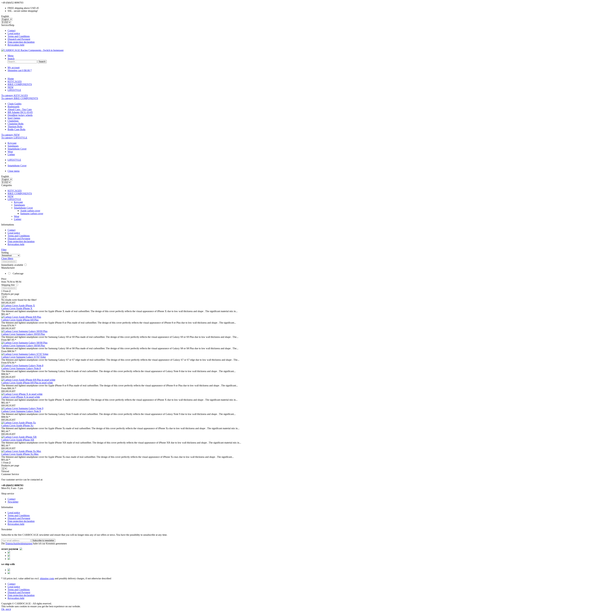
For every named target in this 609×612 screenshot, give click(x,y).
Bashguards (13, 106)
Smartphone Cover (17, 148)
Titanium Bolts (15, 126)
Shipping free (8, 285)
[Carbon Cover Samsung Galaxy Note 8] (22, 365)
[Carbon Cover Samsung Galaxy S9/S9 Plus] (24, 331)
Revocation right (16, 44)
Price (3, 279)
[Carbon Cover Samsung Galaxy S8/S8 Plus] (24, 342)
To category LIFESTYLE (14, 137)
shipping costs (47, 578)
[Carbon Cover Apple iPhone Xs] (18, 422)
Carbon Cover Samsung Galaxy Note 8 (21, 368)
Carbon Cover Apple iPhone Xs (17, 425)
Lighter (11, 154)
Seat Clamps (14, 118)
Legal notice (14, 33)
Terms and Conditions (19, 36)
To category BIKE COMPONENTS (19, 98)
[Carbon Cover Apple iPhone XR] (19, 437)
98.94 (18, 281)
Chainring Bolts (15, 123)
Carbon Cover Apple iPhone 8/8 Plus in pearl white (27, 382)
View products (9, 261)
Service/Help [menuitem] (18, 35)
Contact (11, 30)
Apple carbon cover (30, 210)
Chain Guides (14, 103)
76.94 (10, 281)
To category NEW (10, 134)
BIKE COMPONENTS (20, 193)
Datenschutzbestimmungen (19, 543)
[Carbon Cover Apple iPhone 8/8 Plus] (21, 317)
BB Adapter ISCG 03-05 (20, 112)
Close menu (14, 171)
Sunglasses (13, 146)
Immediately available (12, 265)
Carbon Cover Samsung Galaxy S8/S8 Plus (23, 345)
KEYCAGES (15, 190)
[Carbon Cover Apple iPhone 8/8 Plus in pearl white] (28, 379)
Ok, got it (6, 609)
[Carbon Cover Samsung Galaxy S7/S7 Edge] (24, 354)
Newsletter (13, 501)
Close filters (7, 258)
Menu (10, 55)
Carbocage (18, 273)
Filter (4, 249)
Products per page (10, 294)
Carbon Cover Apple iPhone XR (17, 439)
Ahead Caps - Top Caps (20, 109)
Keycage (12, 143)
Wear (10, 151)
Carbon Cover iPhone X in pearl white (20, 397)
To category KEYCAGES (14, 95)
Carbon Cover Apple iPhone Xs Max (20, 454)
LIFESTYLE (14, 199)
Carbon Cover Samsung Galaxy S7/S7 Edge (23, 357)
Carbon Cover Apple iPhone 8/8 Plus (20, 319)
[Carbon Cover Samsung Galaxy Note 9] (22, 408)
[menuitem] (308, 30)
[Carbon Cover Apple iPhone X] (18, 305)
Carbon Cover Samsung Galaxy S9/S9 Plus (23, 334)
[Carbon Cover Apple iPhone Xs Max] (21, 451)
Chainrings (13, 120)
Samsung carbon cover (31, 213)
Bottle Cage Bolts (16, 129)
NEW (10, 196)
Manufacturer (8, 267)
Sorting (5, 252)
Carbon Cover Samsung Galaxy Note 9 (21, 411)
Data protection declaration (21, 42)
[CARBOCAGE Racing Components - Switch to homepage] (32, 50)
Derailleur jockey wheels (20, 115)
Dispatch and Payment (19, 39)
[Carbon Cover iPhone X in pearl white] (22, 394)
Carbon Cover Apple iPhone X (16, 308)
